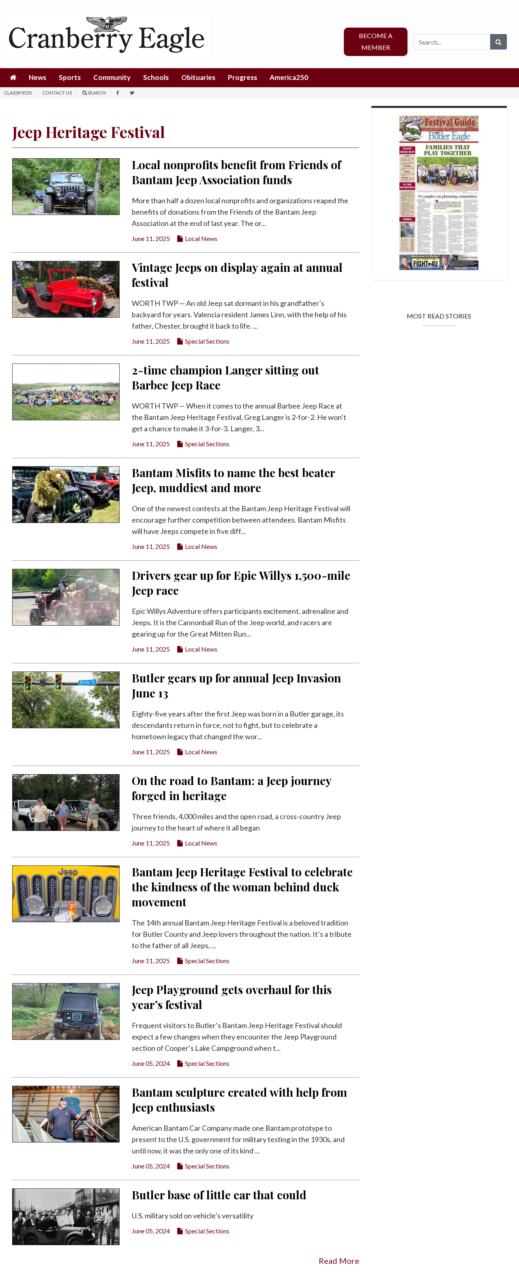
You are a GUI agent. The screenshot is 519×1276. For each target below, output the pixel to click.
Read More (339, 1260)
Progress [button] (242, 77)
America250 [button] (289, 77)
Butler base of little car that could (219, 1194)
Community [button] (112, 77)
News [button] (37, 77)
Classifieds (18, 93)
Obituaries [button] (198, 77)
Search (96, 93)
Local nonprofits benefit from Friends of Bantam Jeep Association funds (236, 172)
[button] (12, 77)
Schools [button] (156, 77)
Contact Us (57, 93)
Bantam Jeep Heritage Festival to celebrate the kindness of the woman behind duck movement (242, 886)
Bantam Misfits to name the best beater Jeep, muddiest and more (233, 480)
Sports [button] (70, 77)
